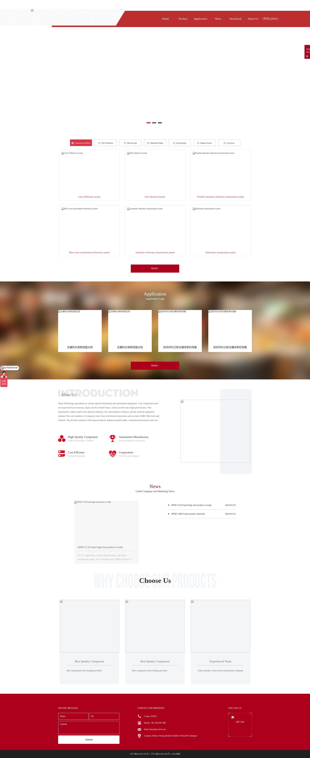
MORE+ (155, 268)
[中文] (266, 18)
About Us (253, 18)
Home (165, 18)
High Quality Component (83, 437)
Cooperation (126, 452)
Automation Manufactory (134, 437)
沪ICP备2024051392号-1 (161, 754)
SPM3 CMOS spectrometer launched (188, 514)
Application (200, 18)
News (218, 18)
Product (183, 18)
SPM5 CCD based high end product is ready (100, 547)
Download (235, 18)
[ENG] (274, 18)
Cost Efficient (76, 452)
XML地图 (176, 754)
